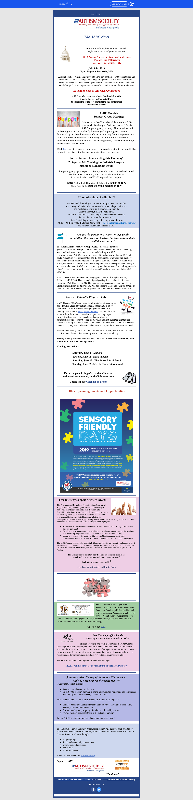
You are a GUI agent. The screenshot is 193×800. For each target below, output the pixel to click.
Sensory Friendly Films (88, 311)
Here (111, 717)
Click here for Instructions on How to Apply (96, 566)
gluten (64, 316)
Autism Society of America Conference (96, 90)
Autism (88, 303)
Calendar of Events (96, 381)
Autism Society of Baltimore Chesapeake (75, 779)
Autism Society (88, 755)
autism (70, 257)
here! (103, 626)
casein (75, 316)
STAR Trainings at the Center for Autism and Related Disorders (96, 665)
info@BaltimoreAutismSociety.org (119, 222)
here (65, 149)
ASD (59, 263)
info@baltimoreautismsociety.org (121, 779)
